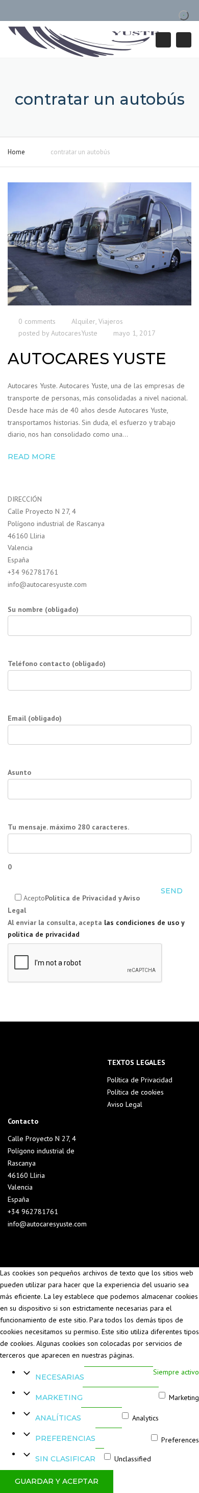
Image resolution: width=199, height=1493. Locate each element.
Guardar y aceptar (56, 1481)
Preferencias (65, 1438)
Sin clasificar (65, 1458)
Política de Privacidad (139, 1079)
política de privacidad (44, 934)
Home (16, 152)
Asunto (19, 772)
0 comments (37, 321)
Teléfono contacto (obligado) (57, 663)
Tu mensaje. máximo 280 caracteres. (68, 847)
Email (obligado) (35, 718)
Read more (32, 456)
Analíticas (58, 1418)
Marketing (59, 1397)
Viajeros (110, 321)
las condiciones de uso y (144, 922)
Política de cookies (135, 1092)
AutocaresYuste (74, 333)
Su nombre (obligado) (43, 609)
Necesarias (59, 1377)
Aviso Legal (124, 1104)
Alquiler (83, 321)
